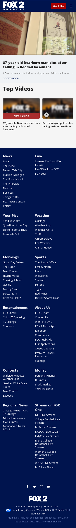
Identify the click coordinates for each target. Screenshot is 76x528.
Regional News (15, 405)
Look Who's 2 (11, 234)
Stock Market (43, 384)
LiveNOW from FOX (47, 169)
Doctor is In (10, 293)
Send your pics (11, 221)
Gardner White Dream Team (16, 385)
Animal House (43, 247)
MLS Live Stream (45, 467)
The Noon (9, 267)
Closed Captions (44, 348)
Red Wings (41, 293)
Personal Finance (45, 375)
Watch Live (58, 6)
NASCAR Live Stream (47, 431)
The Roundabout (13, 179)
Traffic (39, 234)
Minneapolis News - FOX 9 (15, 427)
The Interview (11, 183)
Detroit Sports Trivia (15, 229)
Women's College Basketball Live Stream (45, 455)
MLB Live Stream (45, 427)
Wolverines (41, 275)
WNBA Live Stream (46, 463)
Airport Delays (43, 238)
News (7, 156)
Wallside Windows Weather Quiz (13, 377)
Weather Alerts (44, 229)
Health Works (11, 275)
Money (40, 370)
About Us (42, 307)
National (8, 188)
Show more (11, 78)
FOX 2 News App (45, 326)
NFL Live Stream (45, 415)
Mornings (11, 257)
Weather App (43, 225)
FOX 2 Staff (42, 313)
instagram (41, 487)
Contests (8, 326)
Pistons (39, 284)
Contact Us (41, 317)
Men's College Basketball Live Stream (44, 444)
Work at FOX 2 (43, 321)
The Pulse (9, 166)
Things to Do (11, 197)
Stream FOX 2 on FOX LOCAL (48, 163)
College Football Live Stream (47, 421)
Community (42, 335)
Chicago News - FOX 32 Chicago (15, 412)
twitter (34, 487)
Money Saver (11, 289)
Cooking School (12, 280)
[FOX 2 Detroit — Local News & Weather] (13, 5)
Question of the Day (15, 225)
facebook (27, 487)
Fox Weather (42, 243)
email (48, 487)
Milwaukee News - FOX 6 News (14, 419)
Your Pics (10, 215)
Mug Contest (10, 271)
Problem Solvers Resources (45, 354)
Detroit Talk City (12, 170)
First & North (43, 267)
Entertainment (15, 307)
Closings (40, 221)
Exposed (8, 395)
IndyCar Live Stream (47, 436)
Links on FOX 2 (12, 298)
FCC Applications (45, 344)
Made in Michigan (13, 174)
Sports (40, 257)
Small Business (44, 389)
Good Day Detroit (13, 262)
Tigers (38, 289)
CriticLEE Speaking (14, 317)
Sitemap (40, 360)
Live (38, 156)
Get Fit (7, 284)
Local (6, 161)
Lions (38, 271)
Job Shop (40, 330)
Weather (42, 215)
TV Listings (9, 321)
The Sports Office (45, 262)
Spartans (40, 280)
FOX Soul (40, 173)
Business (8, 192)
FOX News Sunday (14, 201)
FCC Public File (43, 339)
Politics (7, 206)
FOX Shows (10, 313)
